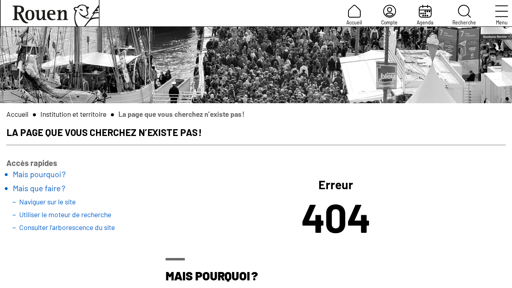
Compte (389, 22)
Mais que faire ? (39, 188)
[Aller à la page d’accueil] (50, 13)
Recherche (464, 22)
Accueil (354, 22)
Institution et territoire (73, 114)
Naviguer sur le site (47, 201)
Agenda (425, 22)
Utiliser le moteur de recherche (65, 214)
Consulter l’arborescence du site (67, 227)
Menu (502, 22)
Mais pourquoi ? (39, 174)
